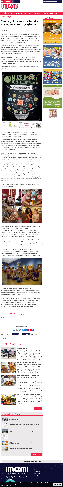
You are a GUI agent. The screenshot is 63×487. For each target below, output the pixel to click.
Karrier (51, 13)
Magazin (39, 13)
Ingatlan (56, 13)
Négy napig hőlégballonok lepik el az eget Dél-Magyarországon (22, 442)
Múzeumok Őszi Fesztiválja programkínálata (19, 314)
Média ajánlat (37, 473)
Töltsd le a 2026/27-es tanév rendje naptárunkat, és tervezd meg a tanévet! (24, 425)
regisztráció (16, 334)
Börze (34, 13)
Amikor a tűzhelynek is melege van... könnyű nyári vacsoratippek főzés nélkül (28, 377)
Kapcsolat (7, 1)
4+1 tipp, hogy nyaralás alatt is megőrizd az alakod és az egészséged (29, 363)
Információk (19, 13)
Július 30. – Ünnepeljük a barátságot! (28, 394)
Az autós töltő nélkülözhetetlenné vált (20, 437)
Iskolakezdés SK (22, 348)
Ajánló (30, 13)
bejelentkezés (26, 334)
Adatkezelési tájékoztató (37, 470)
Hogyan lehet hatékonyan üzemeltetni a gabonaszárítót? (25, 431)
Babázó (46, 13)
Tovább (38, 409)
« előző (4, 338)
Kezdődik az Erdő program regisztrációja (20, 448)
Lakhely (17, 1)
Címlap (5, 13)
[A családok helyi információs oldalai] (10, 7)
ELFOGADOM (57, 484)
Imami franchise (38, 475)
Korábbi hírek (36, 454)
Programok (11, 13)
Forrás (3, 317)
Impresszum (51, 472)
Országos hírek (10, 17)
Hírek (25, 13)
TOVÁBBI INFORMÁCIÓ (6, 485)
